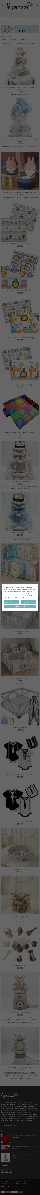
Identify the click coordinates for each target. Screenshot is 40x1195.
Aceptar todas (28, 602)
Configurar (20, 606)
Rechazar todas (11, 602)
